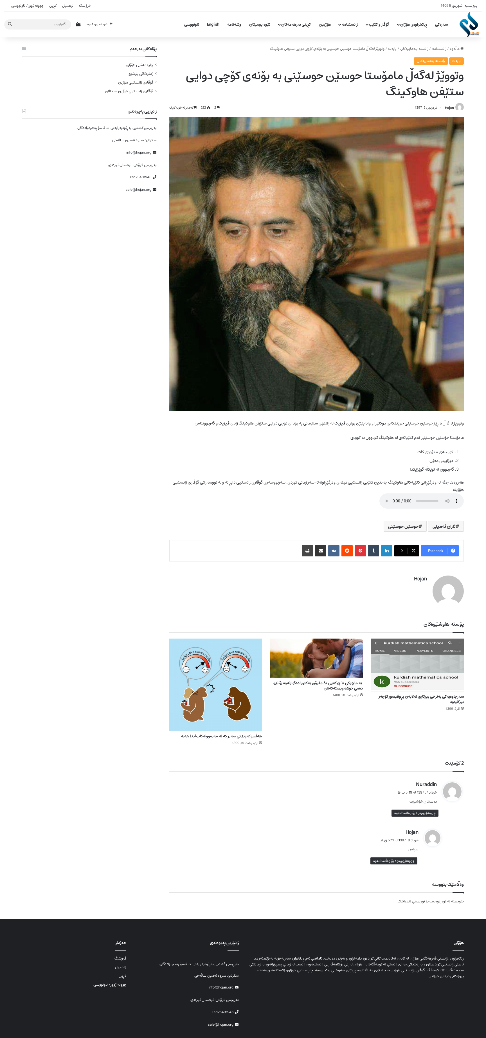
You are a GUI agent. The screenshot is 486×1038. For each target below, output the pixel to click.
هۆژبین (325, 24)
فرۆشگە (84, 6)
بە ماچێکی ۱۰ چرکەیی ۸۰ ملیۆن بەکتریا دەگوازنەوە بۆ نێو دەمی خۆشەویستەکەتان (318, 686)
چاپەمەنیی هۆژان (139, 65)
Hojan (449, 108)
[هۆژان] (471, 24)
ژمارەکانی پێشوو (141, 74)
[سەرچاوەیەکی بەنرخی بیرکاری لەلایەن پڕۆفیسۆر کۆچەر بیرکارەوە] (417, 665)
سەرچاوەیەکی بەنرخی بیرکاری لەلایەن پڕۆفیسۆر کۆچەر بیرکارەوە (421, 699)
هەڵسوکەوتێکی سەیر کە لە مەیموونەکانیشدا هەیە (221, 736)
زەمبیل (67, 6)
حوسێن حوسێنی (403, 526)
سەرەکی (441, 24)
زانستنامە (350, 24)
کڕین (53, 6)
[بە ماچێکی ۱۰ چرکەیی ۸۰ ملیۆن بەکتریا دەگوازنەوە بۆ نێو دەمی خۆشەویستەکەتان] (316, 658)
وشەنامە (234, 24)
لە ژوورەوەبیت (439, 901)
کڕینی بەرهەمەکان (296, 24)
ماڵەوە (455, 49)
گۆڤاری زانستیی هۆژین (135, 83)
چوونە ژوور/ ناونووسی (27, 6)
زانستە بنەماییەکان (414, 49)
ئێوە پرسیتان (259, 24)
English (213, 24)
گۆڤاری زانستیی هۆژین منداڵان (129, 91)
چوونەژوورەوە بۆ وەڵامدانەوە (415, 813)
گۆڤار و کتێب (379, 24)
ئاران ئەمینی (444, 526)
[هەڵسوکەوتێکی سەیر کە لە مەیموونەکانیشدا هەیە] (215, 685)
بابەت (392, 49)
